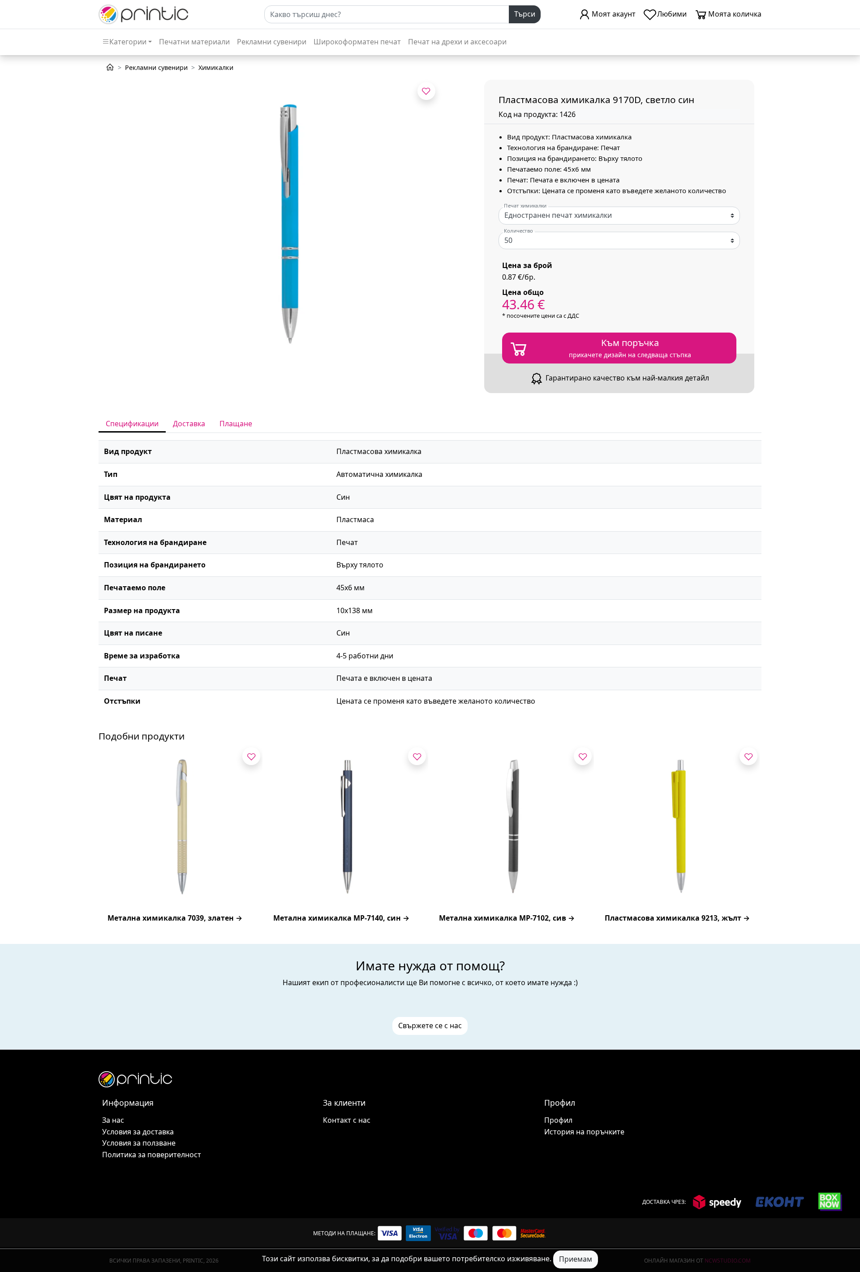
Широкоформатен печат (357, 42)
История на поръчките (584, 1132)
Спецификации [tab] (132, 423)
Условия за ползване (139, 1143)
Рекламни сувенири (271, 42)
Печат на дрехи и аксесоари (457, 42)
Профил (558, 1120)
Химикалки (215, 67)
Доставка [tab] (189, 423)
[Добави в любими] (426, 91)
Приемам (575, 1259)
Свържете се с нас (430, 1025)
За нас (113, 1120)
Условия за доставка (138, 1132)
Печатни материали (194, 42)
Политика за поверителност (151, 1155)
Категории (127, 42)
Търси (524, 14)
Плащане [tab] (235, 423)
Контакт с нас (346, 1120)
